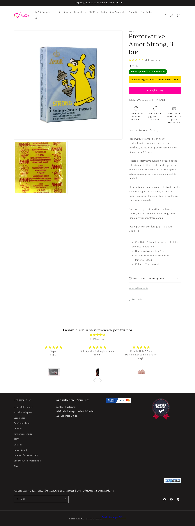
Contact (17, 445)
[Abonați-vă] (65, 499)
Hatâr (78, 519)
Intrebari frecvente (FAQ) (26, 455)
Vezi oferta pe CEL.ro (114, 517)
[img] (97, 335)
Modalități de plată (23, 412)
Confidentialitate (22, 423)
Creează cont (20, 450)
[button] (43, 12)
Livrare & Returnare (23, 407)
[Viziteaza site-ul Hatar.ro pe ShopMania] (172, 481)
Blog (16, 466)
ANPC (16, 439)
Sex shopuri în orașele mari (27, 461)
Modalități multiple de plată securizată (174, 118)
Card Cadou (20, 418)
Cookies (18, 428)
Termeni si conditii (23, 434)
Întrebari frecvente (138, 288)
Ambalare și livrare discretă (136, 117)
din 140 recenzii (97, 339)
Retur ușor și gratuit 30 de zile (155, 117)
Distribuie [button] (137, 299)
